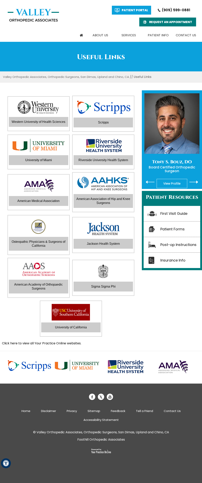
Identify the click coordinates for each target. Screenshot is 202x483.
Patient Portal (135, 10)
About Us (100, 35)
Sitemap (94, 411)
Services (129, 35)
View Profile (171, 183)
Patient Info (158, 35)
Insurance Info (172, 260)
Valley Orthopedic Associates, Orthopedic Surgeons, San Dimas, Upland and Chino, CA (66, 77)
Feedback (118, 411)
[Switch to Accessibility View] (6, 463)
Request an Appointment (170, 22)
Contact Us (186, 35)
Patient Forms (172, 229)
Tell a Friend (144, 411)
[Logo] (33, 15)
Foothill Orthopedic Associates (101, 439)
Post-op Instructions (178, 244)
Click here (10, 343)
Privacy (72, 411)
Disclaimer (48, 411)
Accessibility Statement (101, 420)
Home (81, 35)
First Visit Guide (173, 213)
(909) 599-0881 (176, 9)
